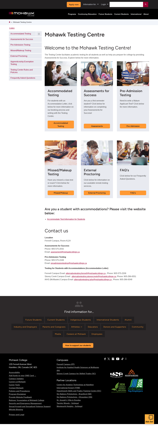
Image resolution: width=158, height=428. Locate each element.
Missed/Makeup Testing (20, 50)
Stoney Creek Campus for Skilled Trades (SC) (76, 374)
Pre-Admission (133, 126)
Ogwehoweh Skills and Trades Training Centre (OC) (79, 391)
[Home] (21, 14)
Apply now (74, 4)
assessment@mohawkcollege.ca (65, 252)
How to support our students (78, 345)
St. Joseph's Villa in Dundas (69, 400)
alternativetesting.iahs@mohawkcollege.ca (93, 279)
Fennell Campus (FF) (66, 364)
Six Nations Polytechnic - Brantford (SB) (74, 394)
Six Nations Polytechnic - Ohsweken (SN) (74, 397)
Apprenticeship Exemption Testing (22, 63)
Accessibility (14, 372)
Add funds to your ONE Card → (22, 375)
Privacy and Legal (16, 415)
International (136, 14)
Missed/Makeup (61, 193)
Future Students (105, 14)
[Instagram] (113, 359)
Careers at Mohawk (17, 382)
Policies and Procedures (19, 391)
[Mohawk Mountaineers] (131, 377)
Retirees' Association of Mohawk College (26, 400)
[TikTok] (122, 359)
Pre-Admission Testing (20, 45)
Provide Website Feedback (20, 397)
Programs (72, 14)
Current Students (121, 14)
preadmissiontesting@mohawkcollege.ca (69, 263)
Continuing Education (87, 14)
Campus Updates (16, 379)
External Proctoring (97, 193)
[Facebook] (105, 359)
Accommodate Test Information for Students (66, 219)
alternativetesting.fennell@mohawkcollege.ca (86, 273)
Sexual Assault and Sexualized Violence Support (30, 406)
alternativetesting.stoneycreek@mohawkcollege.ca (94, 276)
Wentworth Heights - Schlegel (69, 406)
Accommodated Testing (61, 124)
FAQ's (133, 193)
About (146, 14)
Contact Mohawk (16, 388)
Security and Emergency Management (25, 403)
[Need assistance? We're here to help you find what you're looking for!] (149, 419)
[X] (109, 359)
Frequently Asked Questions (22, 78)
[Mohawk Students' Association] (116, 377)
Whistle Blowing (16, 409)
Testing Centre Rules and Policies (21, 71)
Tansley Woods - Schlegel (68, 403)
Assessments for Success (21, 39)
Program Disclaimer (17, 394)
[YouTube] (117, 359)
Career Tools (14, 385)
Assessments (97, 126)
